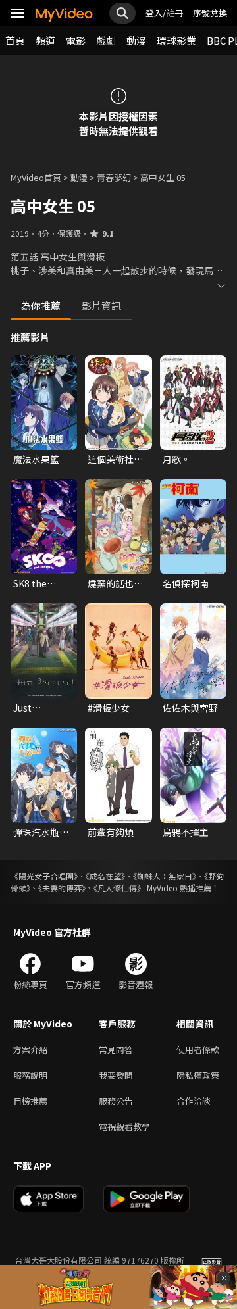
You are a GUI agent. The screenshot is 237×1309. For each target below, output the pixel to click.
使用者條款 (197, 1049)
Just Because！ (36, 707)
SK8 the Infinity (30, 583)
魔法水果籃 (36, 459)
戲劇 (106, 40)
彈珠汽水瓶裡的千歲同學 (40, 832)
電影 (76, 40)
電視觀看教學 (124, 1126)
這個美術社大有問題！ (115, 459)
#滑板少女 (109, 707)
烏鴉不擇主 (186, 832)
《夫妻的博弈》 (62, 887)
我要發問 (116, 1075)
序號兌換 (210, 13)
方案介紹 (30, 1049)
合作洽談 (193, 1101)
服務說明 (30, 1075)
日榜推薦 (30, 1101)
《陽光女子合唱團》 (44, 875)
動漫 (136, 40)
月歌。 (176, 459)
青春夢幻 (114, 177)
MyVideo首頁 (36, 177)
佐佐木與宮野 (190, 707)
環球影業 (176, 40)
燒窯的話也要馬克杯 (115, 583)
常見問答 (116, 1049)
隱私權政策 (197, 1075)
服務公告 (116, 1101)
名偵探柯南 (186, 583)
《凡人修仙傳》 (119, 887)
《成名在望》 (105, 875)
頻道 (45, 40)
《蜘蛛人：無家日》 (164, 875)
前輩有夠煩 (111, 832)
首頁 (15, 40)
